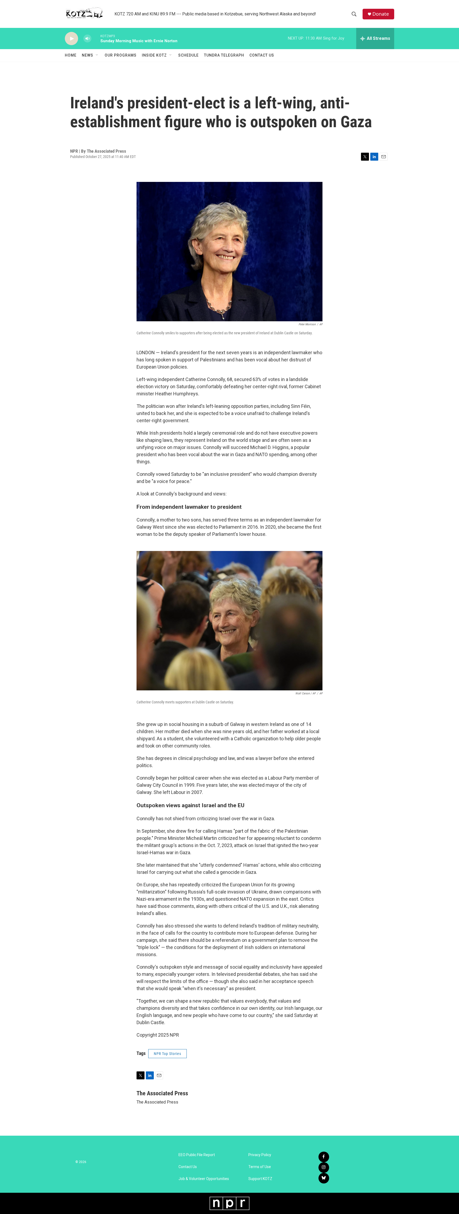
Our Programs (121, 55)
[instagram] (323, 1167)
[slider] (96, 38)
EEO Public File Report (196, 1155)
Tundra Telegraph (224, 55)
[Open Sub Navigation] (97, 55)
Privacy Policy (259, 1155)
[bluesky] (323, 1178)
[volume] (87, 39)
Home (70, 55)
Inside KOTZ (154, 55)
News (87, 55)
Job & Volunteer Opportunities (203, 1179)
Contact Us (261, 55)
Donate (380, 14)
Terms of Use (259, 1167)
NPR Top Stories (167, 1053)
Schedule (188, 55)
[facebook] (323, 1157)
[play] (71, 39)
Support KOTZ (260, 1179)
